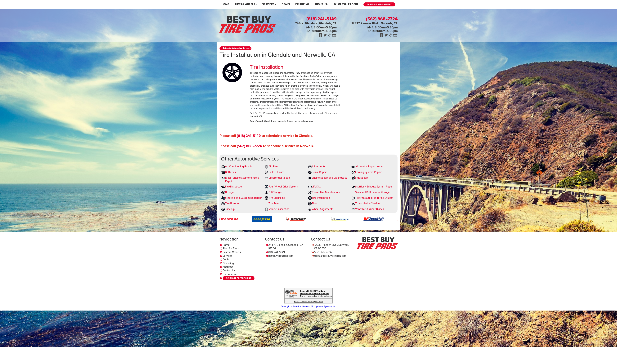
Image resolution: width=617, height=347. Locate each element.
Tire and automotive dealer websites (316, 294)
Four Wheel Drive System (283, 186)
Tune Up (230, 209)
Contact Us (229, 270)
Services (268, 4)
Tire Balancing (276, 197)
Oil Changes (275, 192)
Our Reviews (230, 274)
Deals (286, 4)
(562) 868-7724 (249, 146)
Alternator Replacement (369, 166)
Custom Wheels (232, 252)
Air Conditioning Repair (238, 166)
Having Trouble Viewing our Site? (308, 301)
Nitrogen (230, 192)
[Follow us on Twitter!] (325, 34)
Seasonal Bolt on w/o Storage (372, 192)
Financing (302, 4)
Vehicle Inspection (278, 209)
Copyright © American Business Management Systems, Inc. (308, 306)
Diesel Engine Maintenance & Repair (242, 179)
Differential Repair (279, 177)
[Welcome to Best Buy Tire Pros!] (247, 23)
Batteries (230, 172)
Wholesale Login (346, 4)
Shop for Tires (231, 248)
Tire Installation (321, 197)
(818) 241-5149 (249, 136)
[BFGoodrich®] (302, 218)
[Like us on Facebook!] (320, 34)
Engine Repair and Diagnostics (329, 177)
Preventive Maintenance (326, 192)
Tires (314, 203)
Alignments (318, 166)
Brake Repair (319, 172)
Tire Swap (274, 203)
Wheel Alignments (322, 209)
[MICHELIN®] (269, 218)
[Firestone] (370, 218)
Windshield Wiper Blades (369, 209)
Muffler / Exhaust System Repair (374, 186)
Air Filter (273, 166)
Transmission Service (367, 203)
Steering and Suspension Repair (243, 197)
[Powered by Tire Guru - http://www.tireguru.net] (291, 293)
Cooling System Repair (368, 172)
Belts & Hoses (276, 172)
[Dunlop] (225, 218)
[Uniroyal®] (336, 218)
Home (225, 4)
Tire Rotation (232, 203)
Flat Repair (361, 177)
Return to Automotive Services (236, 48)
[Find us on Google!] (334, 34)
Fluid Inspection (234, 186)
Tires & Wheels (245, 4)
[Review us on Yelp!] (329, 34)
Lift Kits (316, 186)
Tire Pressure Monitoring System (374, 197)
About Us (320, 4)
